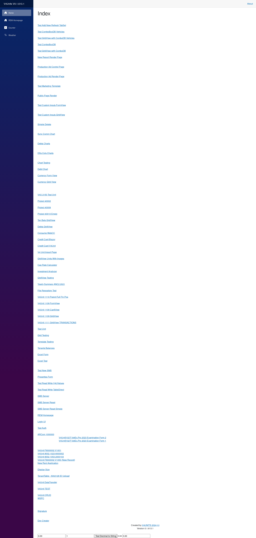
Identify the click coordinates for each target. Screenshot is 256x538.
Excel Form (43, 354)
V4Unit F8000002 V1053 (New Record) (56, 459)
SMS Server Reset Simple (50, 408)
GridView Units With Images (51, 258)
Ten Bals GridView (46, 220)
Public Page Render (47, 95)
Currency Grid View (47, 181)
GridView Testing (46, 277)
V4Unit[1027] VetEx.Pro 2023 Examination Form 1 (82, 440)
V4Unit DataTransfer (47, 482)
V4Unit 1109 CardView (48, 309)
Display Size (44, 469)
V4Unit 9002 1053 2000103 (51, 456)
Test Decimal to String (105, 535)
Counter (12, 27)
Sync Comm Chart (46, 133)
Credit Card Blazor (46, 239)
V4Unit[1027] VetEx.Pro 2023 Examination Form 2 (82, 437)
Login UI (42, 421)
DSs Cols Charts (45, 153)
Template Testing (46, 341)
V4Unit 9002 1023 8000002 (51, 453)
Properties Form (45, 376)
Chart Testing (44, 162)
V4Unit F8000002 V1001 (49, 450)
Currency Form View (47, 175)
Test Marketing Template (49, 85)
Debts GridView (45, 226)
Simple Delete (44, 124)
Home (11, 12)
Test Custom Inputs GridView (51, 114)
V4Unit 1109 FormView (49, 303)
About (250, 3)
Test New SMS (45, 370)
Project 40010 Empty (47, 213)
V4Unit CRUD (44, 495)
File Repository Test (47, 290)
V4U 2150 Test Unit (47, 194)
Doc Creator (43, 520)
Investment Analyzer (47, 271)
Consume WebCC (46, 233)
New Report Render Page (50, 57)
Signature (42, 511)
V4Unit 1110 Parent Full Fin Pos (53, 296)
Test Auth (42, 427)
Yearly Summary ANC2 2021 (51, 284)
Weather (12, 35)
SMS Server (43, 396)
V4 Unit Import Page (47, 252)
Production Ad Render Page (51, 76)
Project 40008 (44, 207)
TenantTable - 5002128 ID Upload (53, 475)
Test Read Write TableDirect (51, 389)
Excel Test (42, 360)
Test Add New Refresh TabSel (52, 25)
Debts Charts (44, 143)
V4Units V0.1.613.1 (14, 3)
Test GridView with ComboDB (52, 50)
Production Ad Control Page (51, 66)
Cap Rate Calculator (47, 264)
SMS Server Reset (46, 402)
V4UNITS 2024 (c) (150, 525)
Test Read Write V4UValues (51, 383)
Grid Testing (43, 335)
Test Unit (42, 328)
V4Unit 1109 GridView (48, 316)
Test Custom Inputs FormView (52, 105)
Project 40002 (44, 201)
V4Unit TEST (44, 488)
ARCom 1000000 (46, 434)
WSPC (41, 498)
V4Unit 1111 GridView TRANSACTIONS (57, 322)
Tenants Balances (46, 348)
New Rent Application (48, 463)
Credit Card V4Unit (47, 245)
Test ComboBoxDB (47, 44)
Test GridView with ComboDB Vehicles (56, 38)
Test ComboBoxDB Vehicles (51, 31)
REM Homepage (16, 20)
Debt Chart (43, 169)
